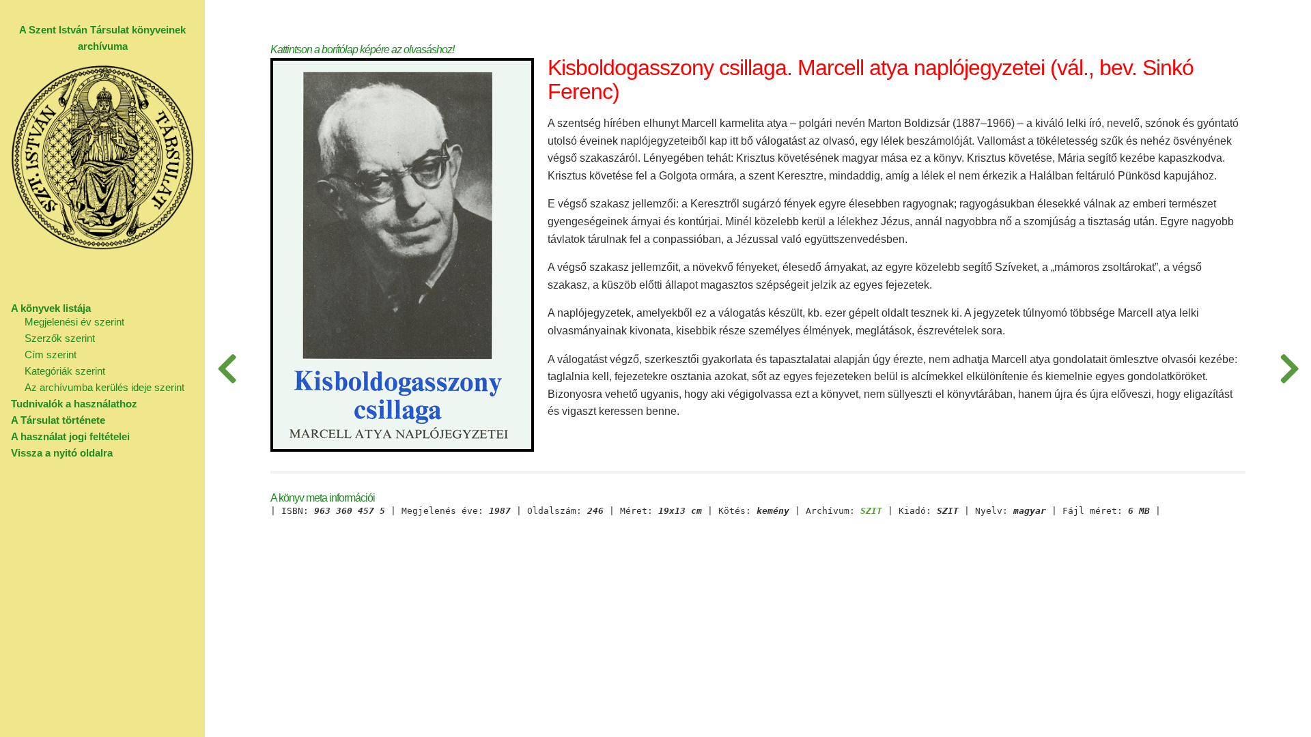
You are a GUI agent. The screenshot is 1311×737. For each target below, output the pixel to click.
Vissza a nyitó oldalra (62, 453)
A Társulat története (58, 420)
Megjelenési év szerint (74, 322)
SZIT (871, 511)
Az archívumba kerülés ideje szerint (104, 387)
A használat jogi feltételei (70, 436)
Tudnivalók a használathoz (74, 403)
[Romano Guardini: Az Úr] (227, 368)
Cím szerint (50, 354)
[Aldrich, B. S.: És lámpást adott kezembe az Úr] (1289, 368)
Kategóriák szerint (65, 371)
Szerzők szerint (60, 338)
